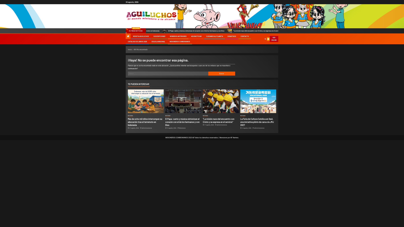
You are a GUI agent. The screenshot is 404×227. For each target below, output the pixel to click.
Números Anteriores (178, 36)
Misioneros (182, 128)
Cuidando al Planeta (214, 36)
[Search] (265, 39)
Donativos (232, 36)
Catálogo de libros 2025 (137, 41)
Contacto (245, 36)
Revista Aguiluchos (141, 36)
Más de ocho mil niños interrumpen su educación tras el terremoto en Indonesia (145, 121)
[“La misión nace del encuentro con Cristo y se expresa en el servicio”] (221, 101)
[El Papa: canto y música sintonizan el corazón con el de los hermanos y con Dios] (183, 101)
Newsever (223, 138)
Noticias (130, 115)
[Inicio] (128, 36)
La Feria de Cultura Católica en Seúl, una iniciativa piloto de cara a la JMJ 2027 (257, 121)
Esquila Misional (158, 41)
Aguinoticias (196, 36)
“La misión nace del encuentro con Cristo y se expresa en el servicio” (242, 31)
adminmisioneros (147, 128)
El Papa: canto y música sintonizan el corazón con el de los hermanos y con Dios (181, 31)
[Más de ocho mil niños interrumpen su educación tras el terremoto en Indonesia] (146, 101)
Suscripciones (159, 36)
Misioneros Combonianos (180, 41)
